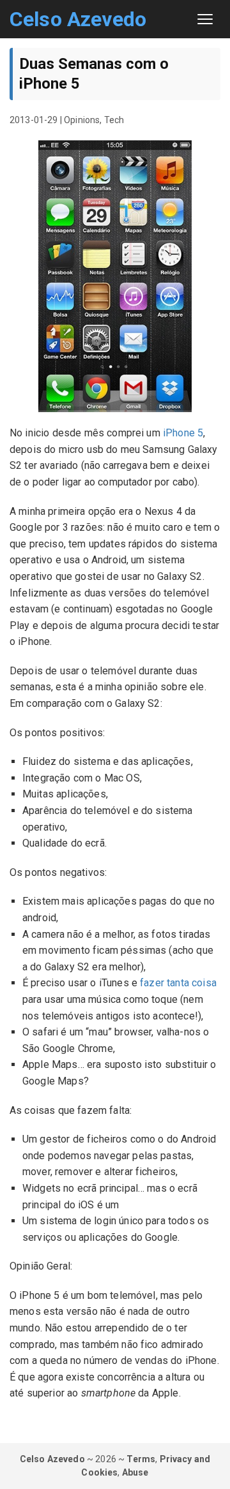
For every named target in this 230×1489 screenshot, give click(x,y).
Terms (140, 1459)
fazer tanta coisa (178, 983)
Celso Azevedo (78, 19)
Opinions (82, 120)
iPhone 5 (183, 433)
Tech (114, 120)
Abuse (135, 1472)
